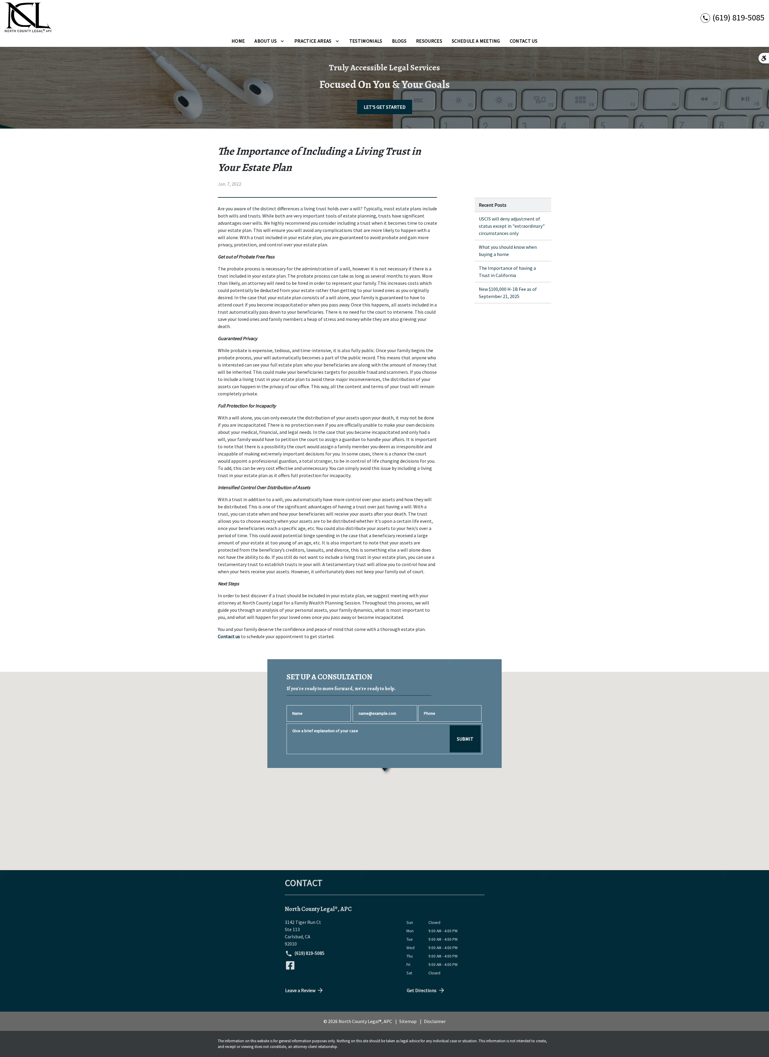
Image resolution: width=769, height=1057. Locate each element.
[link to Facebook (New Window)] (290, 965)
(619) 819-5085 (308, 953)
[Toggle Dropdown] (282, 41)
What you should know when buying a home (508, 250)
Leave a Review (300, 990)
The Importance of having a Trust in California (507, 271)
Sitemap (408, 1021)
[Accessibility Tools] (763, 58)
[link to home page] (28, 17)
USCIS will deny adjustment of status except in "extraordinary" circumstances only (512, 226)
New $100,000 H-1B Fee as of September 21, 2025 (508, 292)
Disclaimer (435, 1021)
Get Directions (421, 990)
